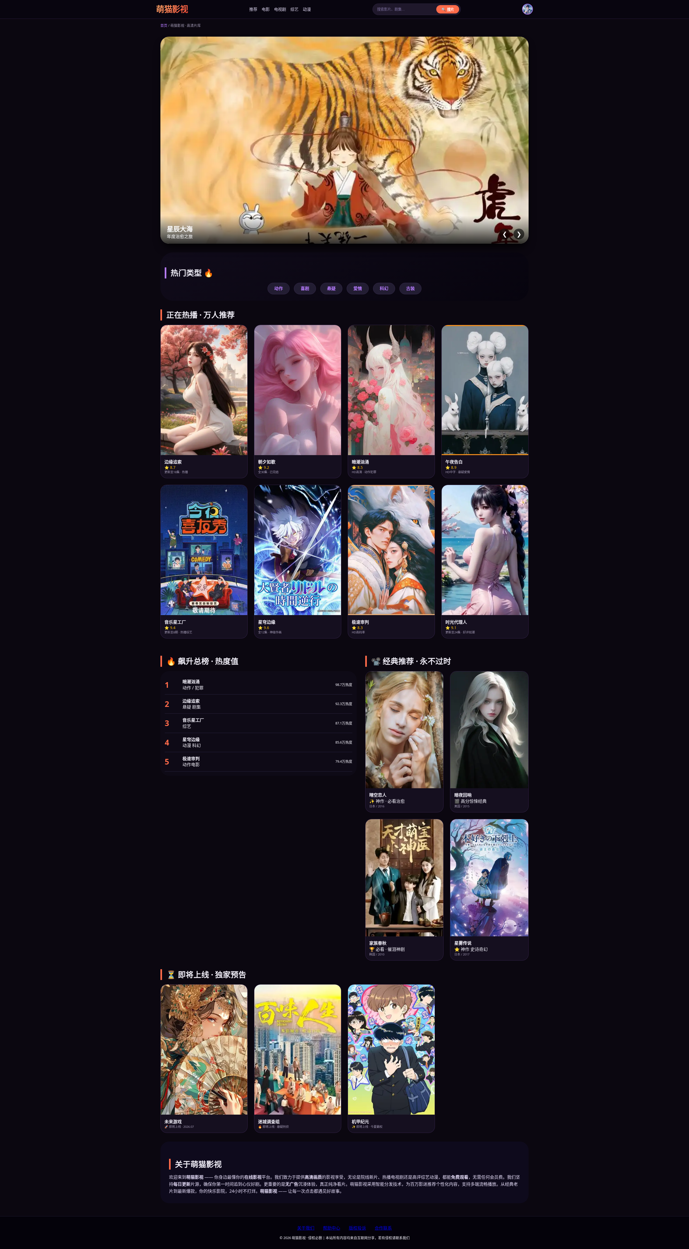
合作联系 (383, 1228)
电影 (266, 9)
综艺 (294, 9)
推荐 (253, 9)
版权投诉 (357, 1228)
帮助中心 (331, 1228)
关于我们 (305, 1228)
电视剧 (280, 9)
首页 (163, 25)
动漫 (307, 9)
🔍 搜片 (447, 10)
